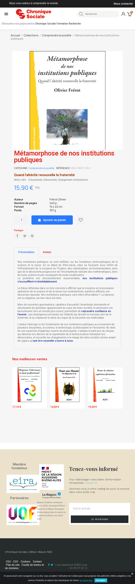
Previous (17, 404)
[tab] (26, 252)
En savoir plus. (86, 580)
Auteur (47, 252)
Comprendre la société (41, 168)
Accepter (100, 580)
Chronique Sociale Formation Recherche (58, 23)
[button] (16, 100)
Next (117, 404)
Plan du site (13, 564)
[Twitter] (24, 236)
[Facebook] (17, 236)
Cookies (25, 561)
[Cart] (129, 14)
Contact (37, 561)
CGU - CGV (12, 561)
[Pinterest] (32, 236)
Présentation (26, 252)
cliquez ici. (91, 482)
